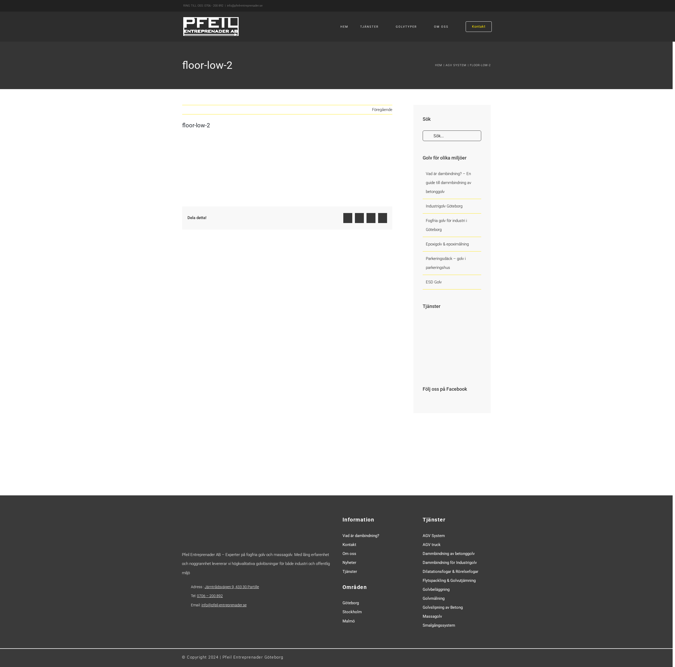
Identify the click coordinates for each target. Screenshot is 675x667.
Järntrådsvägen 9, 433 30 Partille (232, 587)
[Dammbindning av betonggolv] (451, 331)
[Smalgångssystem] (470, 324)
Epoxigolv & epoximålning (447, 244)
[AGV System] (432, 352)
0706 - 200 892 (213, 5)
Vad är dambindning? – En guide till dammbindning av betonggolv (448, 182)
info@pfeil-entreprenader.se (245, 5)
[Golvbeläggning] (432, 365)
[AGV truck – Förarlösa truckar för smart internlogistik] (432, 324)
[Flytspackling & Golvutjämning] (470, 365)
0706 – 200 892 (210, 596)
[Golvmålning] (470, 352)
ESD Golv (434, 282)
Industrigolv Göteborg (444, 206)
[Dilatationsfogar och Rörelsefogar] (451, 365)
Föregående (382, 109)
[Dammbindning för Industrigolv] (451, 352)
